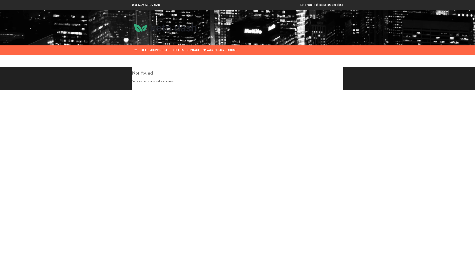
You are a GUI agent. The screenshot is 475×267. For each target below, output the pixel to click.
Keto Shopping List (155, 50)
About (232, 50)
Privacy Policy (213, 50)
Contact (193, 50)
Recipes (178, 50)
